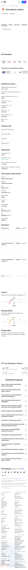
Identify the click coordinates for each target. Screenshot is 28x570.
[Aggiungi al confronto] (15, 72)
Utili (2, 519)
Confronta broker (18, 505)
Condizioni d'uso (18, 536)
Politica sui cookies (19, 542)
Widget (16, 553)
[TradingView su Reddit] (24, 472)
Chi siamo (17, 518)
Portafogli (3, 526)
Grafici (2, 494)
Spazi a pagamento (5, 564)
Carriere (16, 524)
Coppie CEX (3, 504)
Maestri (2, 561)
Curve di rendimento (5, 528)
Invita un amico (4, 545)
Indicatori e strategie (5, 560)
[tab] (18, 228)
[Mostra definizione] (16, 87)
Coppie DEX (3, 506)
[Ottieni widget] (25, 292)
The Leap (17, 506)
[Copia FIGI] (11, 215)
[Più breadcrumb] (7, 5)
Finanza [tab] (11, 24)
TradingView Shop (18, 529)
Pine (2, 507)
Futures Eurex (17, 511)
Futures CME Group (19, 510)
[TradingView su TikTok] (21, 472)
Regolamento (4, 547)
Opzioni (3, 529)
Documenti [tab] (17, 24)
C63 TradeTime (18, 532)
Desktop (3, 538)
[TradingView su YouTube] (8, 472)
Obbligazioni (4, 501)
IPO (2, 522)
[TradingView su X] (2, 472)
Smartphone (4, 536)
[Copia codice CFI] (6, 220)
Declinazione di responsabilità (18, 539)
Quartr (25, 486)
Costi (16, 495)
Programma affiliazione (19, 565)
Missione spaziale (18, 519)
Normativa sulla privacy (20, 540)
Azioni (2, 498)
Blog (15, 521)
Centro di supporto (19, 522)
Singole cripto (4, 503)
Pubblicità (17, 563)
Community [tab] (24, 24)
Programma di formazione (20, 567)
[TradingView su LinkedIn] (15, 472)
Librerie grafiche (18, 554)
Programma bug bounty (20, 547)
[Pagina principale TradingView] (5, 2)
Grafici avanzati (18, 557)
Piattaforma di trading (19, 558)
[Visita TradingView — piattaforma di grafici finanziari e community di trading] (6, 54)
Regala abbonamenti (19, 498)
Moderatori (3, 549)
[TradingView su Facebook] (5, 472)
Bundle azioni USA (18, 513)
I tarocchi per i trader (19, 531)
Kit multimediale (18, 525)
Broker (16, 503)
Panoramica (17, 502)
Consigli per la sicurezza (20, 546)
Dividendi (3, 521)
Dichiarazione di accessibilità (18, 544)
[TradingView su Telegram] (18, 472)
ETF (2, 500)
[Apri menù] (2, 2)
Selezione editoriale (5, 556)
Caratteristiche (18, 493)
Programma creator (5, 546)
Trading (3, 553)
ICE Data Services (18, 478)
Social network (4, 542)
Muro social (3, 543)
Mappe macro (4, 531)
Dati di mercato (18, 496)
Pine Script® (4, 532)
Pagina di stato (18, 549)
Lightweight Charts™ (19, 556)
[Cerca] (19, 2)
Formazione (3, 554)
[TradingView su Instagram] (12, 472)
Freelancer (3, 563)
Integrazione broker (19, 564)
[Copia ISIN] (10, 210)
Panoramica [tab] (4, 24)
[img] (13, 13)
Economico (3, 518)
